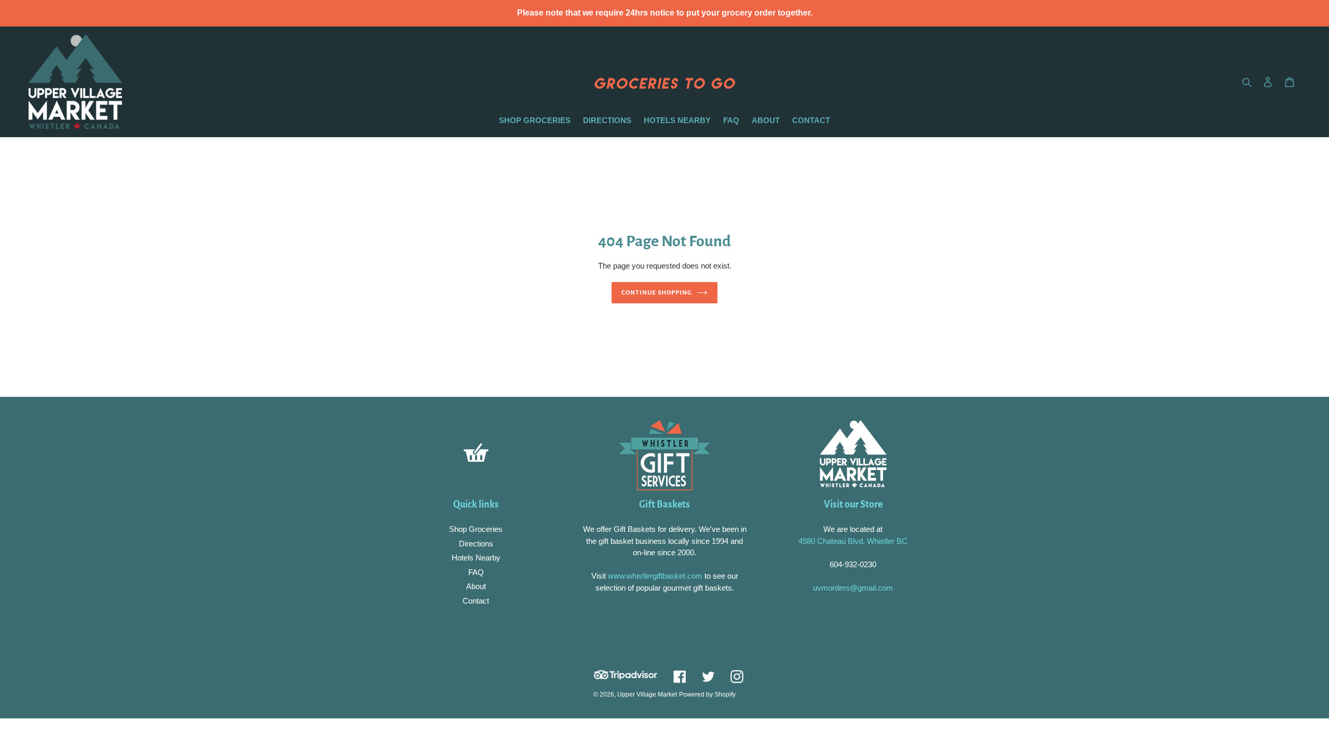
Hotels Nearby (476, 557)
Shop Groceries (476, 529)
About (476, 586)
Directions (476, 543)
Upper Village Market (647, 694)
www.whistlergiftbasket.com (654, 575)
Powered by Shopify (707, 694)
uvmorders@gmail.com (853, 587)
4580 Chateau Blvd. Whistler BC (852, 541)
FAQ (476, 572)
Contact (476, 600)
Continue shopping (657, 292)
